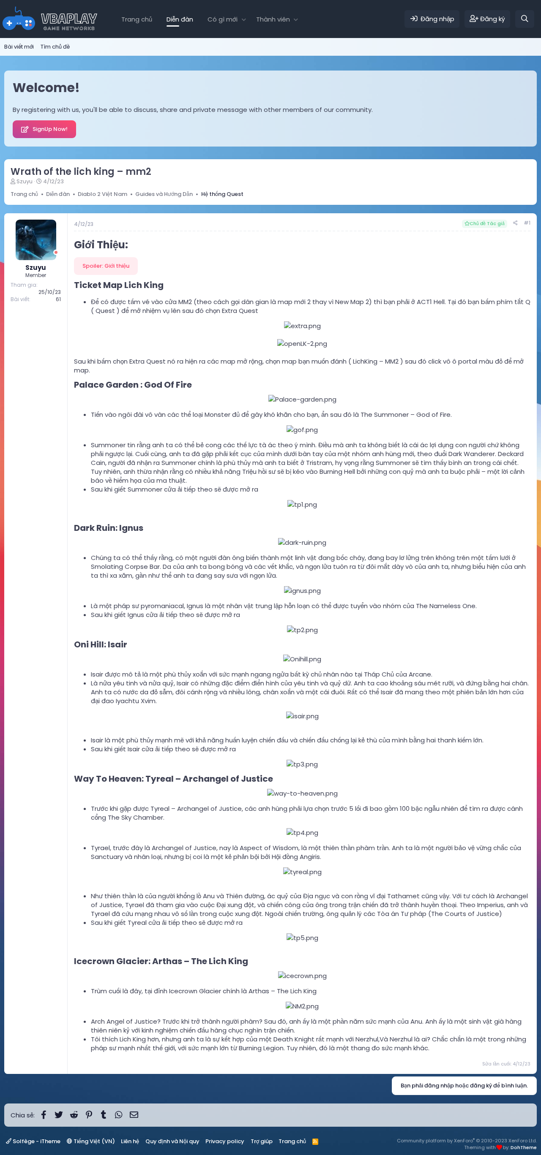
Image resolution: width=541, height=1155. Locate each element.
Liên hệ (130, 1141)
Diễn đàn (180, 19)
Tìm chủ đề (55, 47)
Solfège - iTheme (35, 1141)
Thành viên (273, 19)
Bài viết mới (19, 47)
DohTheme (524, 1147)
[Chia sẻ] (515, 223)
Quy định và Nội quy (172, 1141)
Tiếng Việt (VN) (93, 1141)
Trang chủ (136, 19)
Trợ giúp (262, 1141)
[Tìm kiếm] (524, 18)
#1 (527, 222)
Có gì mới (223, 19)
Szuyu (24, 181)
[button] (243, 19)
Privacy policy (224, 1141)
